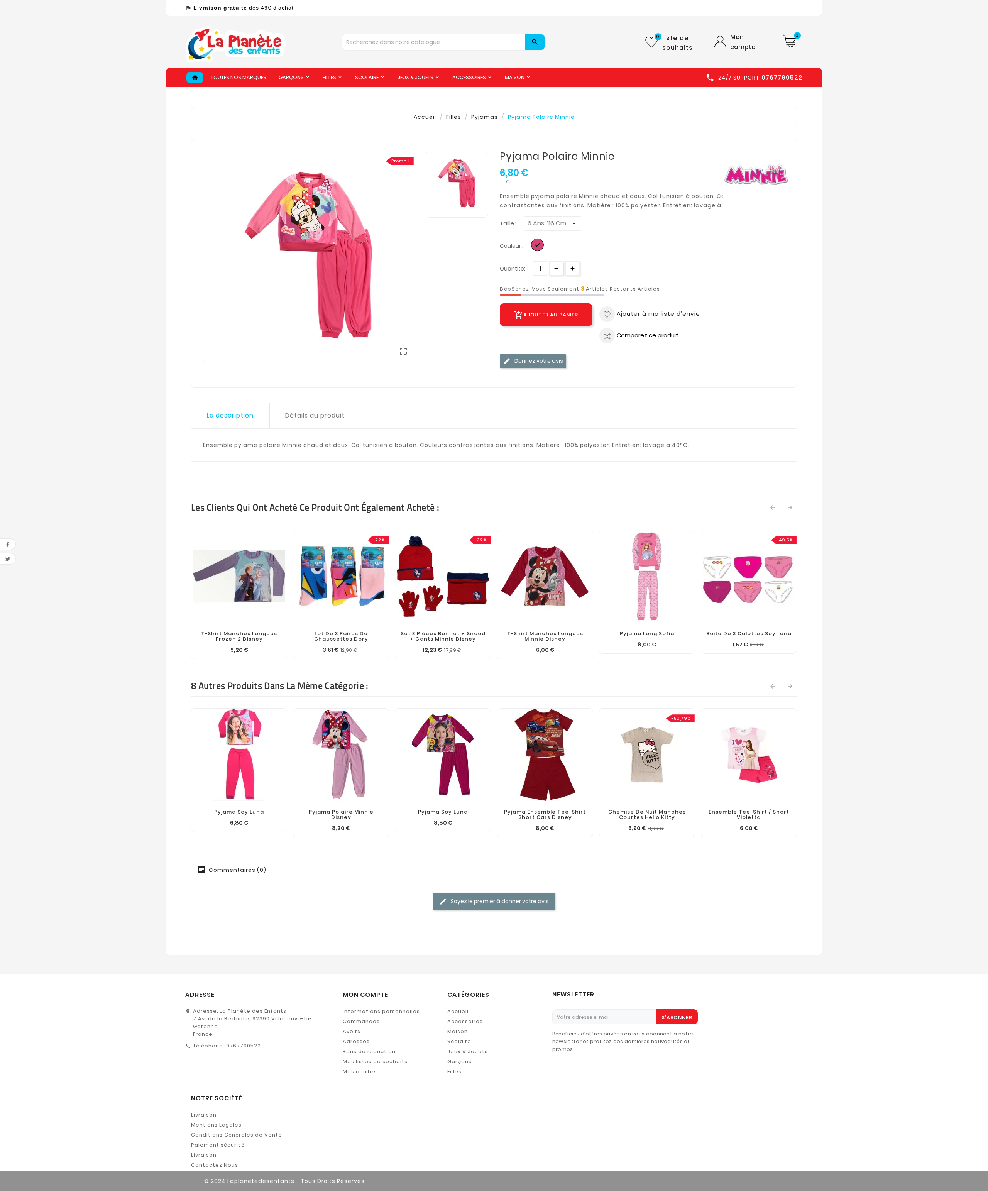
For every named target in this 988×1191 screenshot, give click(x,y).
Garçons (459, 1061)
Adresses (356, 1041)
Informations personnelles (381, 1011)
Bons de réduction (369, 1051)
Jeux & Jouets (467, 1051)
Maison (457, 1031)
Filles (454, 1071)
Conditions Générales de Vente (236, 1135)
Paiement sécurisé (218, 1145)
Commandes (361, 1021)
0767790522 (243, 1045)
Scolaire (459, 1041)
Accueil (458, 1011)
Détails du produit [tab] (315, 415)
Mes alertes (360, 1071)
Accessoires (465, 1021)
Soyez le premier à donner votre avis (499, 901)
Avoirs (351, 1031)
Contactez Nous (214, 1165)
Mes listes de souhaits (375, 1061)
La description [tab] (230, 415)
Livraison (204, 1114)
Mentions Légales (216, 1124)
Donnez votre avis (538, 361)
